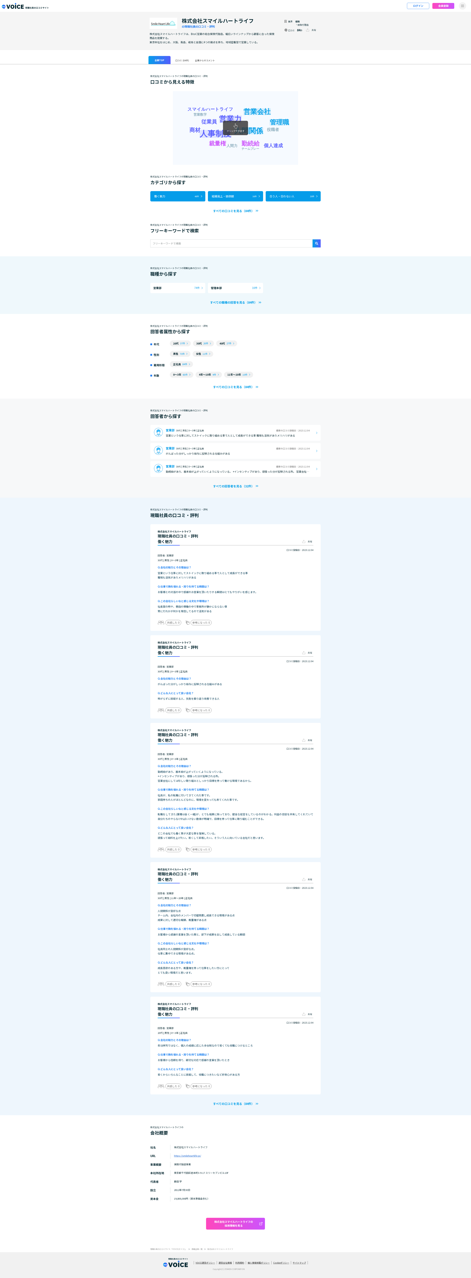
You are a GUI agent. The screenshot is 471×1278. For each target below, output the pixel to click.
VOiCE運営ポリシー (205, 1262)
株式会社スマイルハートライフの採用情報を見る (233, 1223)
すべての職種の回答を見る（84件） (233, 302)
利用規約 (239, 1262)
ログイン (418, 6)
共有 (314, 29)
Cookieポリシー (281, 1262)
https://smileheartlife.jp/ (187, 1155)
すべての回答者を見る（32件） (233, 486)
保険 (297, 21)
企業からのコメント (205, 60)
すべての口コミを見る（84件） (233, 211)
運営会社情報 (225, 1262)
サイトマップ (299, 1262)
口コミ (182, 60)
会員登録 (443, 6)
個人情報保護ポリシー (259, 1262)
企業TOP (159, 60)
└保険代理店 (302, 24)
